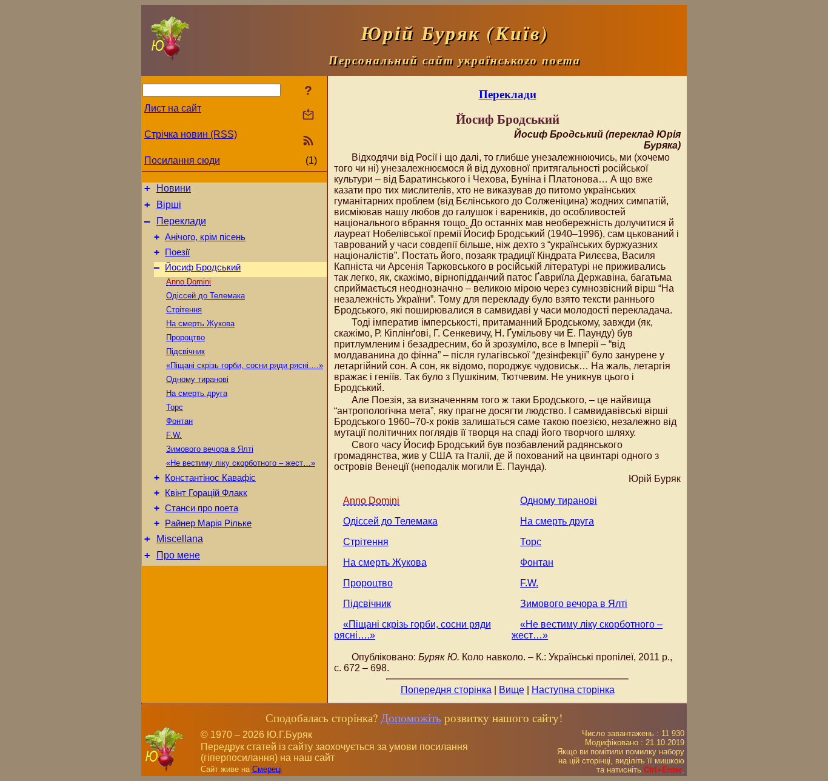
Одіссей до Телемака (205, 295)
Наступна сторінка (573, 690)
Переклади (181, 221)
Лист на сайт (172, 108)
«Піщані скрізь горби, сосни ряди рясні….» (244, 365)
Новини (173, 188)
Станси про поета (201, 508)
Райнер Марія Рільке (208, 523)
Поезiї (177, 252)
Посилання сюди (182, 160)
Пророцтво (185, 337)
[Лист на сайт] (308, 115)
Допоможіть (411, 717)
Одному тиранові (197, 379)
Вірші (168, 204)
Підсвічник (185, 351)
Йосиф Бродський (203, 267)
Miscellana (179, 539)
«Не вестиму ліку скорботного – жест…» (240, 463)
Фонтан (179, 421)
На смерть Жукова (200, 323)
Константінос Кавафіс (210, 478)
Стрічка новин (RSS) (190, 134)
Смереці (267, 769)
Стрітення (184, 309)
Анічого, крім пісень (205, 237)
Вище (511, 690)
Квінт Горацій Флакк (206, 493)
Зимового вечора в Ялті (209, 449)
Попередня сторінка (446, 690)
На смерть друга (196, 393)
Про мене (178, 555)
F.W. (174, 435)
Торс (174, 407)
